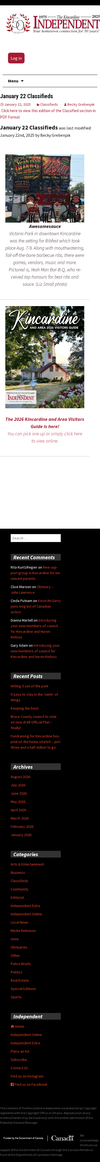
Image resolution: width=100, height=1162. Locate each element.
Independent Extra (25, 905)
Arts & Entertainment (27, 864)
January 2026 (21, 834)
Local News (20, 922)
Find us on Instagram (27, 1076)
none (15, 938)
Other (15, 955)
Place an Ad (20, 1051)
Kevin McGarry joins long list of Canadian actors (36, 606)
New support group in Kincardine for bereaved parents (36, 573)
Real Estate (20, 980)
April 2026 (18, 809)
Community (20, 889)
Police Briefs (21, 963)
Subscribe (19, 1059)
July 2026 (18, 785)
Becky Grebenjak (81, 104)
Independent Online (26, 914)
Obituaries (19, 947)
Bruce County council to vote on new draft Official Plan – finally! (34, 722)
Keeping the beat (24, 708)
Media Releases (23, 930)
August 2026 (20, 776)
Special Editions (23, 988)
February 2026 (22, 826)
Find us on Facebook (30, 1084)
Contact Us (19, 1067)
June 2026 (19, 793)
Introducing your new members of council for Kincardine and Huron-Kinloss (35, 651)
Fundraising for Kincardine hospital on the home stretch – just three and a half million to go (35, 742)
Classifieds (49, 104)
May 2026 (18, 801)
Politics (16, 972)
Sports (16, 997)
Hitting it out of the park (30, 686)
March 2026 (20, 818)
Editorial (17, 897)
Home (19, 1026)
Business (18, 872)
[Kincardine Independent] (51, 23)
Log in (16, 58)
